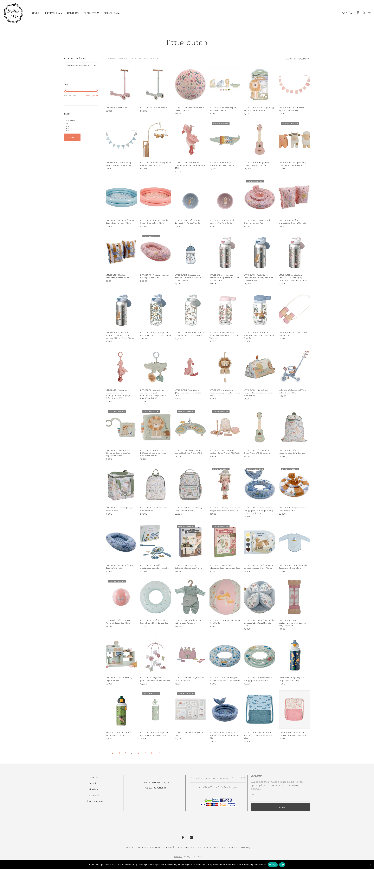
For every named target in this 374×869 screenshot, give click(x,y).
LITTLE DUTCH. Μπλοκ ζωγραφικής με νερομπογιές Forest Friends (259, 566)
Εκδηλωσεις (91, 13)
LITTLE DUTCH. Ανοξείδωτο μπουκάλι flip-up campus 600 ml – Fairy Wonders (224, 277)
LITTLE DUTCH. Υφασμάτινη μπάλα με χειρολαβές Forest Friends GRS (259, 622)
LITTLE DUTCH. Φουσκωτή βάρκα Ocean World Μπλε (120, 566)
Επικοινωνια (112, 13)
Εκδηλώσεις (94, 789)
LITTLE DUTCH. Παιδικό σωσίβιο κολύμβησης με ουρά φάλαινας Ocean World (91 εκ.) (258, 510)
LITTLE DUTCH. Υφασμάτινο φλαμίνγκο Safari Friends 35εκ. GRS (188, 392)
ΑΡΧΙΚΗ (36, 13)
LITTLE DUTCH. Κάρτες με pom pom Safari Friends (222, 109)
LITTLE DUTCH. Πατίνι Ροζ (117, 108)
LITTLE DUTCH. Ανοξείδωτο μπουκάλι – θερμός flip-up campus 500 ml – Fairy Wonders (293, 277)
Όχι (282, 864)
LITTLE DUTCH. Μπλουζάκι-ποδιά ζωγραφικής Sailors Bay (293, 566)
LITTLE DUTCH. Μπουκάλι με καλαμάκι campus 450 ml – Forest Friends (259, 335)
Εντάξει (272, 864)
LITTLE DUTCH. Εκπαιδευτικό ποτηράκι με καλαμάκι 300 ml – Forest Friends (189, 277)
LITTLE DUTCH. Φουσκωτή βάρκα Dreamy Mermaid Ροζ (154, 276)
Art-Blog (73, 13)
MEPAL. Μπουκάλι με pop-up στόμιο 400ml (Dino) (118, 733)
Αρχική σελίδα (111, 58)
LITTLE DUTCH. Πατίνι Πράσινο (153, 108)
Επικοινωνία (94, 795)
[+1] (80, 123)
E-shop (94, 777)
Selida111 (178, 856)
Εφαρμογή (72, 137)
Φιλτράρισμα (92, 96)
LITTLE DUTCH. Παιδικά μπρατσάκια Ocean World (117, 276)
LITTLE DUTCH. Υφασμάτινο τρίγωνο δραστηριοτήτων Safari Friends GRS (258, 392)
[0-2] (80, 125)
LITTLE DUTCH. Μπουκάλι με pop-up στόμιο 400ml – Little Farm (154, 733)
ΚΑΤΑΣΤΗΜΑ (52, 13)
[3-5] (80, 128)
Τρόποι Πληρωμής (185, 847)
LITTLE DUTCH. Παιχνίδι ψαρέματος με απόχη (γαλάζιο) (154, 566)
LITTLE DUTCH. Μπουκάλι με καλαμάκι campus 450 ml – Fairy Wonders (223, 335)
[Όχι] (370, 864)
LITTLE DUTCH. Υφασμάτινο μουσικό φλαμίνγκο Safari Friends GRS (190, 165)
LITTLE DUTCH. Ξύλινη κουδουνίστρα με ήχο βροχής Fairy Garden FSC (292, 622)
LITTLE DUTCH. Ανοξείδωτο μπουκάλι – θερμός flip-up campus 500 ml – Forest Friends (120, 335)
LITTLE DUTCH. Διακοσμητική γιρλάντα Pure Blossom (291, 109)
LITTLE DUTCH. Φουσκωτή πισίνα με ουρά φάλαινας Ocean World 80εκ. (223, 735)
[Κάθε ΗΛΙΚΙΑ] (80, 120)
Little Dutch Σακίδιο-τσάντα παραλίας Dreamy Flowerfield (292, 733)
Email (253, 794)
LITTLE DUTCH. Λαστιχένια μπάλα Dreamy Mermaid (190, 109)
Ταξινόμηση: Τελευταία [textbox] (296, 59)
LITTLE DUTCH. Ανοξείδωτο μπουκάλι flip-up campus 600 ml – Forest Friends (259, 277)
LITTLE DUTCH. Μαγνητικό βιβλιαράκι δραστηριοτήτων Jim (189, 566)
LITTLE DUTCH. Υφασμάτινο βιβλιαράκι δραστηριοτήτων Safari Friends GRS (153, 453)
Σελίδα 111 (129, 847)
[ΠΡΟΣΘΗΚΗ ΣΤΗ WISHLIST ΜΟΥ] (121, 98)
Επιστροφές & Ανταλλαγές (236, 847)
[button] (344, 12)
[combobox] (287, 59)
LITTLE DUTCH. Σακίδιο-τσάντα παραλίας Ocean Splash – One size (258, 735)
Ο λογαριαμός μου (94, 801)
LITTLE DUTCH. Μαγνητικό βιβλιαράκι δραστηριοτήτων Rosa (224, 566)
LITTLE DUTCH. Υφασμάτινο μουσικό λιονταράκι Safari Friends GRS (224, 392)
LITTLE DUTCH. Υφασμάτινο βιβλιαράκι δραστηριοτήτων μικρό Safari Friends (118, 453)
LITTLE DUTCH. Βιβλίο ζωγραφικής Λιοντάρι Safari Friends (259, 109)
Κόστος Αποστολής (208, 847)
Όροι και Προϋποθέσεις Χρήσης (155, 847)
